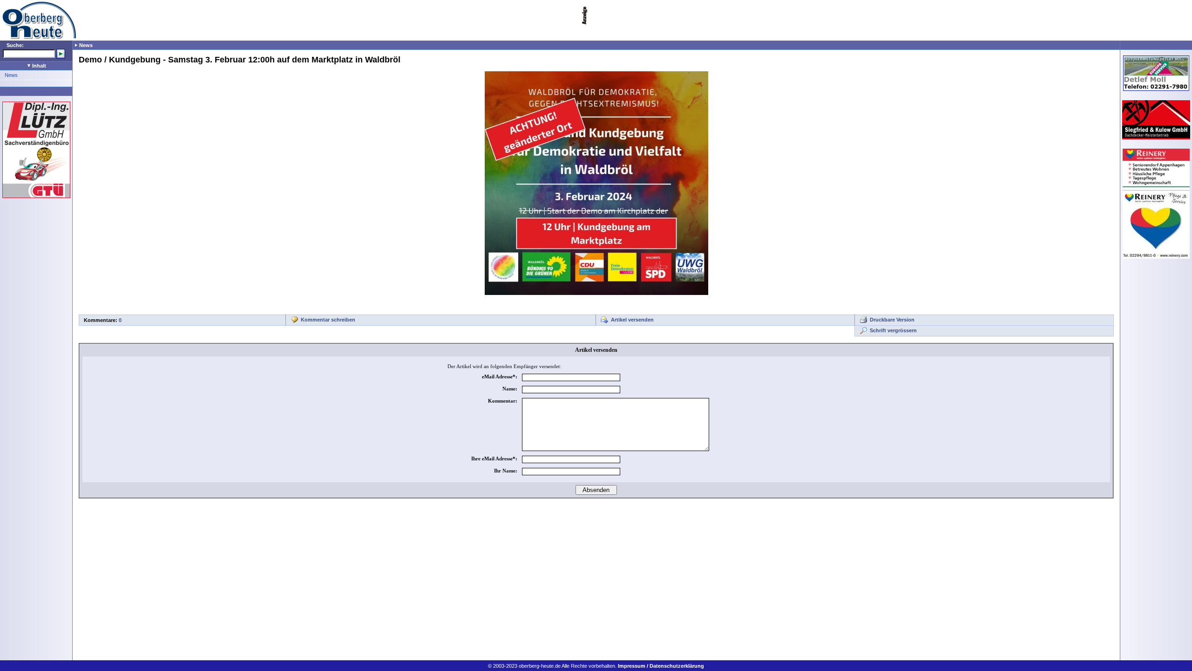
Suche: (15, 45)
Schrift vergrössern (893, 330)
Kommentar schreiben (328, 319)
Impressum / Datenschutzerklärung (661, 666)
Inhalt (38, 65)
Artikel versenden (632, 319)
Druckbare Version (892, 319)
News (11, 75)
